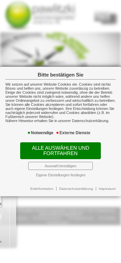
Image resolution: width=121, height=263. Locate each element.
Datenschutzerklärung (76, 189)
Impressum (107, 189)
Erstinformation (41, 189)
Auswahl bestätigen (60, 166)
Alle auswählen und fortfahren (60, 150)
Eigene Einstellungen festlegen (60, 175)
